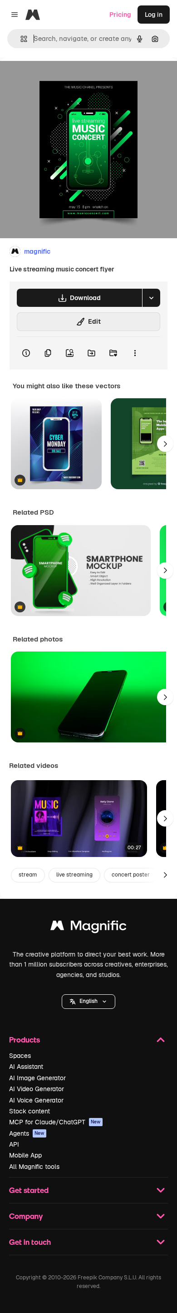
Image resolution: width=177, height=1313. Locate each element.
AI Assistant (26, 1066)
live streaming (74, 874)
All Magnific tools (34, 1167)
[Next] (165, 443)
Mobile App (25, 1155)
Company (26, 1216)
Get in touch (30, 1242)
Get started (29, 1190)
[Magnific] (88, 928)
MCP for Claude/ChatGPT (55, 1122)
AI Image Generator (37, 1078)
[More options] (135, 353)
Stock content (29, 1111)
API (14, 1144)
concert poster (131, 874)
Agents (26, 1133)
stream (28, 874)
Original (58, 78)
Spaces (20, 1056)
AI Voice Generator (36, 1100)
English (88, 1001)
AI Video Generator (36, 1089)
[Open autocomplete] (20, 38)
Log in (153, 14)
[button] (88, 1001)
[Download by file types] (151, 298)
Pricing (120, 14)
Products (24, 1039)
